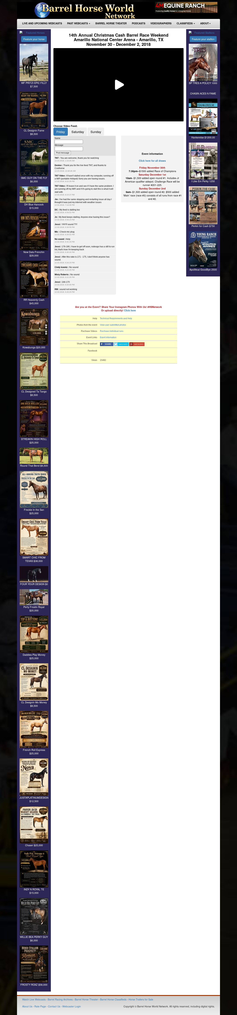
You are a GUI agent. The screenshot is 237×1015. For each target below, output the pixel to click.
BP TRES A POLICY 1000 (203, 83)
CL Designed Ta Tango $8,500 (34, 393)
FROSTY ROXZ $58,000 (33, 984)
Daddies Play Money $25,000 (34, 656)
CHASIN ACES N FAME (203, 93)
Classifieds (185, 23)
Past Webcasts (77, 23)
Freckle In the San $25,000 (34, 511)
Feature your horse (34, 39)
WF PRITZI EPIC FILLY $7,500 (34, 84)
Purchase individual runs (111, 331)
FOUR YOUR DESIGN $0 (34, 584)
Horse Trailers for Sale (141, 999)
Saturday (77, 131)
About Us (27, 1006)
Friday (60, 131)
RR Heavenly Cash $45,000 (34, 301)
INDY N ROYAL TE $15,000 (34, 891)
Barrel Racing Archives (60, 999)
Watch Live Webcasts (34, 999)
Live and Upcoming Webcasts (42, 23)
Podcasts (138, 23)
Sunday (96, 131)
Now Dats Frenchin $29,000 (33, 253)
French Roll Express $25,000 (34, 751)
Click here (130, 310)
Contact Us (54, 1006)
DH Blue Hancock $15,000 (34, 206)
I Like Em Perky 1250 (203, 181)
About (204, 23)
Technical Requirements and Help (116, 318)
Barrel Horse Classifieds (113, 999)
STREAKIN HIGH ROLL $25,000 (34, 440)
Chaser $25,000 (34, 845)
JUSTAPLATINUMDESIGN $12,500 (34, 799)
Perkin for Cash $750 (203, 226)
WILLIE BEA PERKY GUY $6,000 (34, 938)
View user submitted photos (113, 325)
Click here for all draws (152, 160)
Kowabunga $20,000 (34, 347)
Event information (108, 337)
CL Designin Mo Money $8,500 (34, 704)
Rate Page (40, 1006)
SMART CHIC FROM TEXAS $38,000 (33, 559)
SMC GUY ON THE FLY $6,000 (34, 179)
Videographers (160, 23)
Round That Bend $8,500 (34, 465)
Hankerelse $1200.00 (203, 137)
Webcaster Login (71, 1006)
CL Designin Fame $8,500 (34, 132)
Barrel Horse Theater (111, 23)
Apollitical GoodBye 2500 (203, 269)
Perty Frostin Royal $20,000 (33, 608)
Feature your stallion (203, 39)
